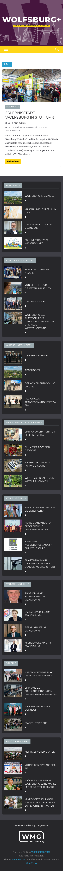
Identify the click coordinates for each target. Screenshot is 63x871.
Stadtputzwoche (36, 723)
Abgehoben (32, 370)
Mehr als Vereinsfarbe (40, 751)
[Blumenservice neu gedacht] (13, 450)
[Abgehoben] (13, 372)
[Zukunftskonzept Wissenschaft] (13, 243)
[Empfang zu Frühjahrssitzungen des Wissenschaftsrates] (13, 692)
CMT (10, 127)
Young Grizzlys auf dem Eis (40, 767)
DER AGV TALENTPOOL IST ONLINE (40, 385)
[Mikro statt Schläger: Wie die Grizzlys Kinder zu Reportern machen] (13, 804)
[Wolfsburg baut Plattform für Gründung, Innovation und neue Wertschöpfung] (13, 323)
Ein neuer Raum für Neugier (37, 271)
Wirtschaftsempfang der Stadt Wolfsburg (39, 674)
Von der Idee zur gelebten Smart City (38, 287)
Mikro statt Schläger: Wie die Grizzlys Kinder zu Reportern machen (40, 802)
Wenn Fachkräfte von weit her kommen (39, 480)
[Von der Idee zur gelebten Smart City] (13, 288)
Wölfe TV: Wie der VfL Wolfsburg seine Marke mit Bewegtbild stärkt (40, 783)
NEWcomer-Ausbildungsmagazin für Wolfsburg (38, 545)
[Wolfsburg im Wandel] (13, 197)
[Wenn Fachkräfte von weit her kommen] (13, 481)
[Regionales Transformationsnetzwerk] (13, 403)
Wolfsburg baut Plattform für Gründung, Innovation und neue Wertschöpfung (39, 321)
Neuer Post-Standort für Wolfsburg (39, 464)
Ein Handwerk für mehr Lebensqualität (40, 433)
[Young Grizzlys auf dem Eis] (13, 768)
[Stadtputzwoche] (13, 725)
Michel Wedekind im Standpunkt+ (38, 644)
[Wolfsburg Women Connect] (13, 710)
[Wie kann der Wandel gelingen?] (13, 228)
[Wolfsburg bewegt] (13, 357)
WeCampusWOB (35, 301)
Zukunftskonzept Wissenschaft (36, 242)
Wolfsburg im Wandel (39, 195)
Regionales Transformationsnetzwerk (40, 402)
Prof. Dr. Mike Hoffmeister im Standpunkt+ (35, 596)
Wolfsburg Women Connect (37, 708)
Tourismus (42, 127)
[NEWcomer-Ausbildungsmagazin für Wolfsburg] (13, 546)
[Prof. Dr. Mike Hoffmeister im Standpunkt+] (13, 598)
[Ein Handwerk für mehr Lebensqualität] (13, 435)
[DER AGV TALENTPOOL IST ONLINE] (13, 387)
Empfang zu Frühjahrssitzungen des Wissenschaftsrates (41, 691)
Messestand (31, 127)
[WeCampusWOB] (13, 303)
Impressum (43, 825)
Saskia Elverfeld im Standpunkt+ (37, 614)
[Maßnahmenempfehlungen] (13, 213)
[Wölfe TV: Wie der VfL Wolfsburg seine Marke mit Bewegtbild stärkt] (13, 785)
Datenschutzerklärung (25, 825)
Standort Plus (12, 107)
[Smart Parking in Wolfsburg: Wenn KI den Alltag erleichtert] (13, 565)
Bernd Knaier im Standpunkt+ (35, 629)
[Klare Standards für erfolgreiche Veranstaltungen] (13, 528)
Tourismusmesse (12, 130)
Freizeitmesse (19, 127)
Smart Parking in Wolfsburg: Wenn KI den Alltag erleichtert (40, 563)
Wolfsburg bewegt (38, 355)
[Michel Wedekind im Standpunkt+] (13, 646)
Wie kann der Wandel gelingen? (39, 226)
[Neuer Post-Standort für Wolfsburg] (13, 466)
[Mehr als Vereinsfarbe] (13, 753)
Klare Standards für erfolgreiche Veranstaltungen (38, 526)
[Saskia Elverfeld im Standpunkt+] (13, 615)
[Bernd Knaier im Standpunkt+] (13, 631)
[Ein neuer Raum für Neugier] (13, 273)
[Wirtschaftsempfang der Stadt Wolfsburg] (13, 676)
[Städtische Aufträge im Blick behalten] (13, 511)
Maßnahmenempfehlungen (40, 211)
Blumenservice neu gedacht (37, 449)
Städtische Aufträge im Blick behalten (40, 509)
